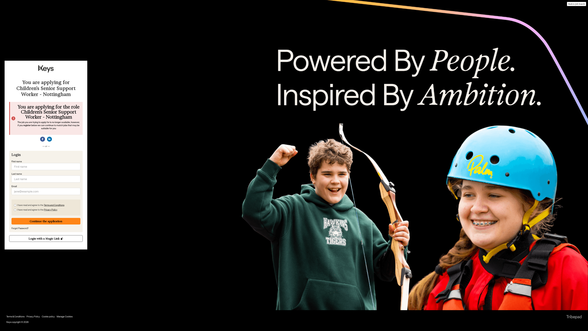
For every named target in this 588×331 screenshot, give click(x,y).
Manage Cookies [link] (65, 316)
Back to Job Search (576, 4)
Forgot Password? (19, 228)
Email (14, 186)
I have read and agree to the (40, 205)
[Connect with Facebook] (42, 139)
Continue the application (46, 221)
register (27, 125)
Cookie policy (48, 316)
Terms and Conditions (54, 205)
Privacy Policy (50, 209)
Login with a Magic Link (44, 238)
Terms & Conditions (15, 316)
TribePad (574, 317)
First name (16, 161)
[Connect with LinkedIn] (49, 139)
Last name (16, 174)
